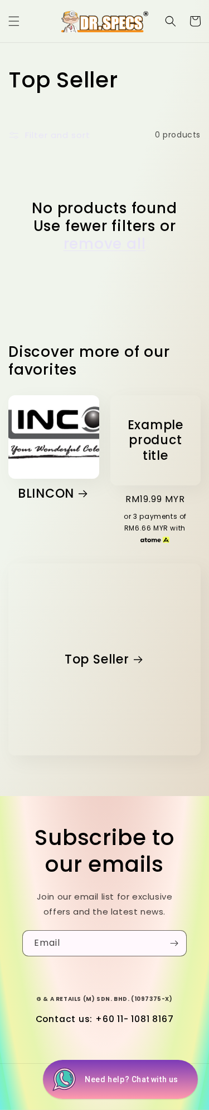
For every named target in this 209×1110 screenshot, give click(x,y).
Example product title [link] (155, 440)
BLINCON (46, 493)
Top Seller (97, 659)
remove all (105, 244)
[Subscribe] (174, 943)
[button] (14, 21)
